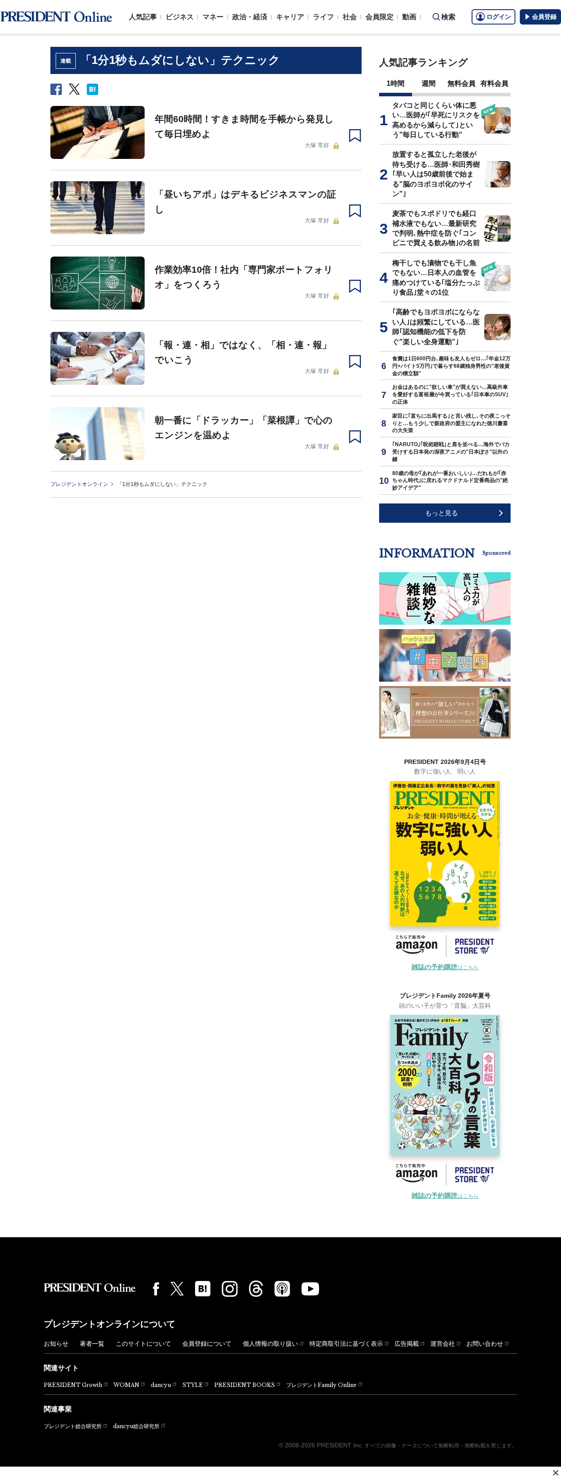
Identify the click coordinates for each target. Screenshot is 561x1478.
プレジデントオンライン (79, 484)
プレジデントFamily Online (321, 1385)
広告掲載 (406, 1343)
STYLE (192, 1385)
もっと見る (441, 513)
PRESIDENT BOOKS (244, 1385)
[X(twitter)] (177, 1288)
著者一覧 (92, 1343)
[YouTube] (310, 1289)
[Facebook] (156, 1288)
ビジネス (180, 17)
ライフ (323, 17)
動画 (409, 17)
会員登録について (206, 1343)
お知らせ (56, 1343)
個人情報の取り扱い (270, 1343)
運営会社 (442, 1343)
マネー (213, 17)
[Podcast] (282, 1288)
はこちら (445, 967)
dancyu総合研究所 (136, 1426)
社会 (350, 17)
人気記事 (143, 17)
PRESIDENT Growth (73, 1385)
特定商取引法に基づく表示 (346, 1343)
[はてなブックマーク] (202, 1288)
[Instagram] (230, 1289)
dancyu (161, 1385)
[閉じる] (555, 1472)
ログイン (498, 16)
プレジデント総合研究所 (73, 1426)
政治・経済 (249, 17)
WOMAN (126, 1385)
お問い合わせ (484, 1343)
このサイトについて (143, 1343)
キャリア (290, 17)
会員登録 (544, 16)
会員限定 (380, 17)
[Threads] (256, 1288)
